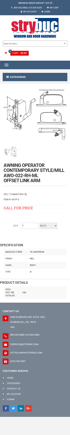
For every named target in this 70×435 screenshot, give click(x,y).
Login (47, 11)
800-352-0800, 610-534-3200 (28, 7)
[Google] (28, 408)
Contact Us (13, 388)
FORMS (11, 399)
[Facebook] (6, 408)
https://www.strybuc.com (26, 352)
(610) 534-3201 (18, 361)
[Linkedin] (21, 408)
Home (10, 377)
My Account (30, 11)
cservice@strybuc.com (24, 344)
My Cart (54, 7)
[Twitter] (13, 408)
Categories (13, 383)
